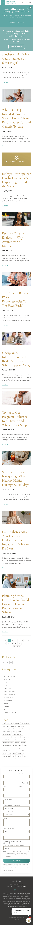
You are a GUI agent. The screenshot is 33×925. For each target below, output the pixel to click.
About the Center (8, 674)
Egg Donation (7, 683)
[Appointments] (26, 2)
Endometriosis (25, 729)
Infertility (6, 706)
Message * (5, 818)
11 (15, 643)
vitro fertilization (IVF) (13, 901)
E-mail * (5, 793)
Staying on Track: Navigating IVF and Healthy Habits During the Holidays (15, 478)
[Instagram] (11, 662)
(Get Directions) (22, 886)
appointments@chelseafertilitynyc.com (16, 890)
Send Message (17, 860)
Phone (12, 843)
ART (4, 723)
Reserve (25, 756)
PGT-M (14, 753)
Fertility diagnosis (7, 734)
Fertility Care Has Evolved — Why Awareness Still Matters (14, 239)
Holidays (17, 742)
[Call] (22, 2)
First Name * (6, 773)
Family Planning (8, 686)
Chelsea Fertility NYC (9, 677)
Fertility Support (6, 737)
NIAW (22, 750)
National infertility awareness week (11, 750)
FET (24, 740)
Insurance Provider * (8, 812)
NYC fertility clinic (20, 898)
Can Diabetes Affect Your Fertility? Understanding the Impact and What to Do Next (15, 540)
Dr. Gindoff (7, 680)
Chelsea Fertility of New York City (16, 893)
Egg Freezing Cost (7, 729)
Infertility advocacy (7, 745)
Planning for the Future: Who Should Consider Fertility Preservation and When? (15, 604)
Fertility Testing (15, 737)
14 (27, 643)
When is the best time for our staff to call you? (13, 845)
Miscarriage (17, 748)
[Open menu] (30, 2)
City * (4, 780)
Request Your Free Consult (16, 22)
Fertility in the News (9, 691)
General (6, 703)
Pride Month (19, 756)
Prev (5, 640)
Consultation (10, 723)
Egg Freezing (21, 726)
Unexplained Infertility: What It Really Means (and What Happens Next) (16, 359)
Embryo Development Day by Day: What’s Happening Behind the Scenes (16, 180)
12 (19, 643)
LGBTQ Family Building (10, 712)
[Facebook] (3, 662)
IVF (5, 709)
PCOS (4, 753)
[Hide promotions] (3, 2)
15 (14, 647)
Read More (5, 82)
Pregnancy (20, 753)
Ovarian (27, 750)
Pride (13, 756)
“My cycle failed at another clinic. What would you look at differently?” (15, 56)
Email (6, 843)
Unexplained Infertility (17, 759)
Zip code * (19, 786)
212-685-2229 (20, 39)
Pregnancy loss (6, 756)
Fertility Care (7, 688)
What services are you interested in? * (11, 805)
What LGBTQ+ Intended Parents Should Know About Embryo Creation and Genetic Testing (16, 118)
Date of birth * (20, 780)
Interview (25, 745)
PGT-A (9, 753)
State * (4, 786)
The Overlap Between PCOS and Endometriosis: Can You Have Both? (16, 299)
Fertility (14, 731)
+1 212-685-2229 (16, 881)
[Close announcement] (30, 7)
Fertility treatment (25, 737)
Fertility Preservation (9, 694)
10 (12, 643)
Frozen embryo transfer (8, 742)
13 (23, 643)
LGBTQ (11, 748)
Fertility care (20, 731)
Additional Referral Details (9, 835)
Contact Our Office (16, 46)
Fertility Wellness (8, 700)
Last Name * (20, 773)
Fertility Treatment (9, 697)
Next (18, 647)
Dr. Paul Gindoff (25, 723)
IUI (3, 748)
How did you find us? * (8, 828)
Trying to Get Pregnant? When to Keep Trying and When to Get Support (16, 418)
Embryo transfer (16, 729)
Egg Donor (13, 726)
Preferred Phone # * (7, 799)
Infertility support (17, 745)
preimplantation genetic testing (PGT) (14, 903)
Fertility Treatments (7, 740)
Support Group (6, 759)
